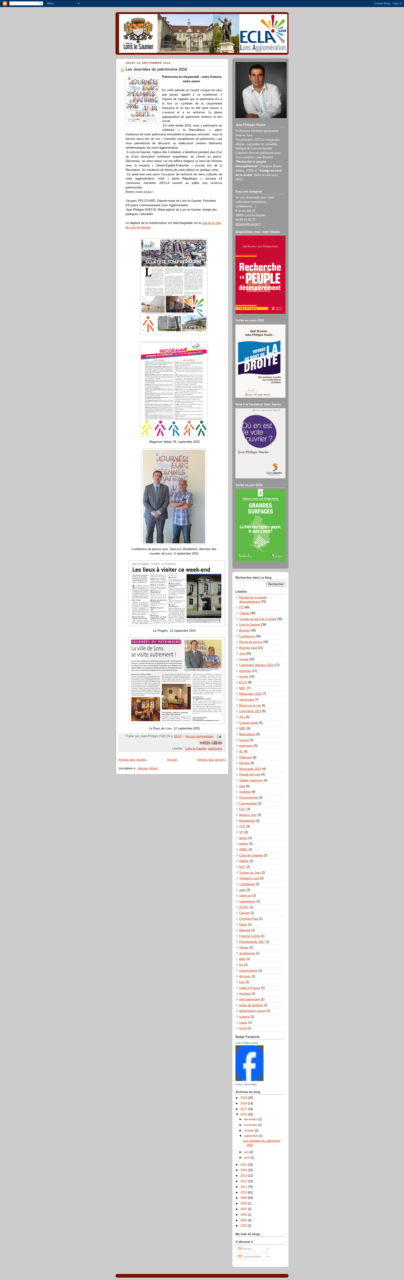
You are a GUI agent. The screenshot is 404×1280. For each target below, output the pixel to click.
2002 (244, 1225)
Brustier (244, 630)
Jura (242, 653)
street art (245, 895)
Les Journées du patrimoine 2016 (156, 69)
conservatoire (248, 970)
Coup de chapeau (251, 855)
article (243, 838)
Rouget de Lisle (249, 774)
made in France (249, 988)
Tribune (244, 613)
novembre (251, 1125)
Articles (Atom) (148, 768)
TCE (242, 826)
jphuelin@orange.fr (248, 224)
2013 (244, 1175)
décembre (251, 1119)
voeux (243, 1022)
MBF (242, 728)
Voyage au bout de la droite (257, 619)
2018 (244, 1103)
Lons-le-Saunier (195, 748)
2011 (244, 1187)
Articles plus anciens (211, 759)
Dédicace (245, 757)
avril (247, 1157)
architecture (247, 953)
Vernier (244, 947)
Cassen (244, 913)
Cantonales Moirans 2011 (256, 665)
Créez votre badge (246, 1084)
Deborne (244, 930)
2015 (244, 1164)
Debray (244, 861)
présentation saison (252, 1011)
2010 (244, 1192)
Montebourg (247, 820)
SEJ (242, 717)
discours (245, 976)
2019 (244, 1098)
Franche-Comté (249, 936)
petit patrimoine (249, 999)
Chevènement (248, 797)
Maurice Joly (247, 815)
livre (242, 982)
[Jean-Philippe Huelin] (249, 1080)
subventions (247, 901)
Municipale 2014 (250, 769)
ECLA (243, 682)
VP (241, 832)
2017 (244, 1109)
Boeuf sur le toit (250, 705)
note (242, 786)
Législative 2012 (250, 711)
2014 (244, 1170)
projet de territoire (251, 1005)
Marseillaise (247, 734)
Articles (246, 1249)
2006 (244, 1214)
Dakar (243, 924)
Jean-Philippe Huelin (246, 1043)
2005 (244, 1220)
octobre (249, 1130)
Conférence (247, 636)
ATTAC (244, 907)
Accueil (172, 759)
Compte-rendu (248, 723)
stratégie (245, 791)
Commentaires (251, 1256)
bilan (242, 959)
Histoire (244, 763)
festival (244, 740)
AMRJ (243, 849)
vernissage (246, 699)
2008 (244, 1203)
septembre (251, 1136)
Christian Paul (248, 918)
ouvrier (243, 676)
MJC (242, 867)
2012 (244, 1181)
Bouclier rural (248, 647)
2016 (244, 1114)
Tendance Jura (249, 878)
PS (241, 607)
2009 (244, 1198)
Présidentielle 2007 (252, 942)
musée (243, 659)
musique (245, 993)
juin (246, 1152)
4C (241, 751)
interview (245, 671)
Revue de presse (250, 642)
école (242, 1028)
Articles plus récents (132, 759)
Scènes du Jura (249, 872)
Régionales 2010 (250, 694)
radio (242, 890)
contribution (247, 884)
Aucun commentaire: (200, 736)
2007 (244, 1209)
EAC (242, 809)
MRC (242, 688)
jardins (243, 843)
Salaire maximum (251, 780)
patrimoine (215, 748)
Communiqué (248, 803)
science (244, 1016)
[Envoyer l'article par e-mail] (218, 736)
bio (241, 964)
